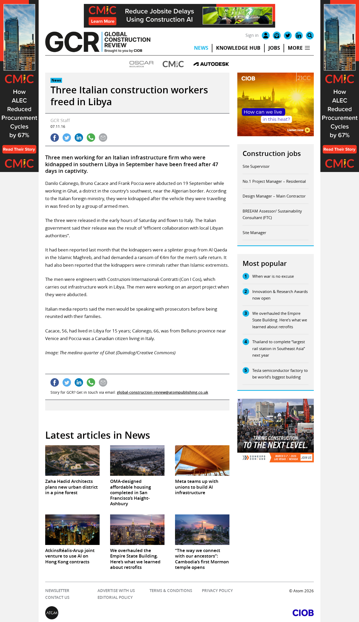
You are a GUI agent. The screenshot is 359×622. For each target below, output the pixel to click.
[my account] (266, 35)
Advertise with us (116, 590)
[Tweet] (67, 137)
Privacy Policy (217, 590)
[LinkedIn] (299, 35)
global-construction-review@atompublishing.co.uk (162, 392)
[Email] (277, 35)
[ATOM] (112, 612)
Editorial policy (115, 597)
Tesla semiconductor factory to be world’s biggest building (280, 374)
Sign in (252, 35)
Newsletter (57, 590)
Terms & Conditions (171, 590)
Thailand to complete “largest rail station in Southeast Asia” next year (278, 348)
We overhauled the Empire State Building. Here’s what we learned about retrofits (279, 320)
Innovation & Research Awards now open (280, 295)
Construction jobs (272, 153)
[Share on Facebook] (54, 137)
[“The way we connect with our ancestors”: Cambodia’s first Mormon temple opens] (202, 529)
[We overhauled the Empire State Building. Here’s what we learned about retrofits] (137, 529)
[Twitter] (288, 35)
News (201, 47)
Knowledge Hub (238, 47)
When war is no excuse (273, 276)
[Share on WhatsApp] (91, 137)
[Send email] (103, 137)
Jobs (274, 47)
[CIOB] (247, 612)
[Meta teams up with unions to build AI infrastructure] (202, 460)
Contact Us (57, 597)
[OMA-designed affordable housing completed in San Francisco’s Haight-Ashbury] (137, 460)
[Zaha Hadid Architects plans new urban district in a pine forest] (72, 460)
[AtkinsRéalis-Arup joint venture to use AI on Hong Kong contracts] (72, 529)
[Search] (310, 35)
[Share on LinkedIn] (79, 137)
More (295, 47)
